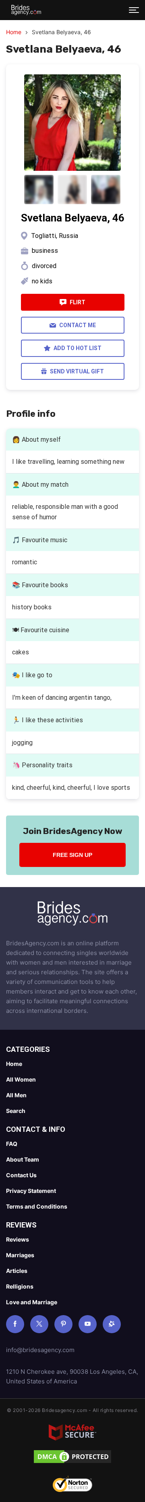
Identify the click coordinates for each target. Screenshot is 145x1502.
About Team (22, 1159)
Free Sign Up (72, 855)
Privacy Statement (31, 1190)
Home (13, 32)
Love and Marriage (31, 1302)
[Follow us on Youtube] (88, 1324)
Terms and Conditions (36, 1206)
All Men (16, 1095)
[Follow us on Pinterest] (63, 1324)
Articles (16, 1270)
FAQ (11, 1143)
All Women (21, 1079)
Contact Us (21, 1175)
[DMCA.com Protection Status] (72, 1458)
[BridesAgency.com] (26, 10)
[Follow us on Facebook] (15, 1324)
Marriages (20, 1255)
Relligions (19, 1286)
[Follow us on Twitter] (39, 1324)
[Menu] (134, 10)
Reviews (17, 1239)
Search (15, 1110)
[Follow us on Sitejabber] (112, 1324)
